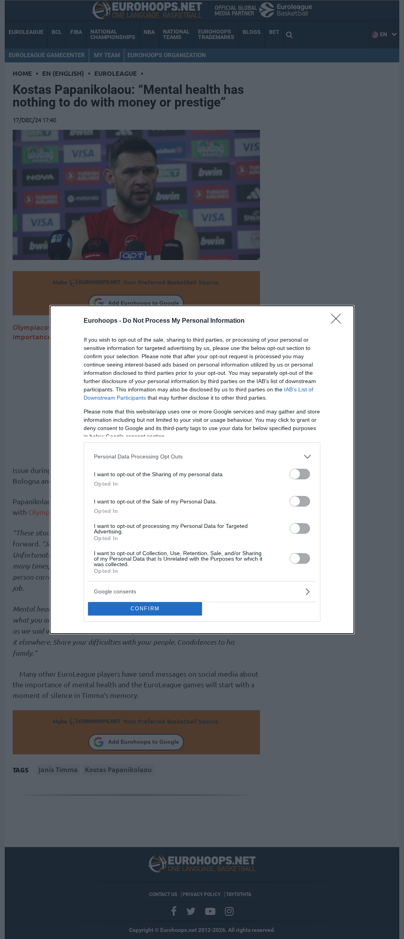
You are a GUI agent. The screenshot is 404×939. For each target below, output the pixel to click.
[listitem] (202, 457)
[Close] (338, 321)
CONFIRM (145, 609)
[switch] (300, 474)
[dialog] (202, 470)
